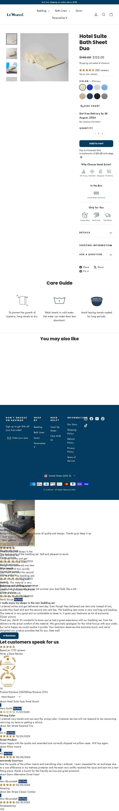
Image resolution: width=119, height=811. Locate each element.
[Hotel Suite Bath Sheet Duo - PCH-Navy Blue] (15, 390)
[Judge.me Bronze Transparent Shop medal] (59, 663)
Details (84, 232)
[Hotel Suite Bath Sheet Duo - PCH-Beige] (11, 390)
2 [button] (2, 809)
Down (79, 11)
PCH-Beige (82, 96)
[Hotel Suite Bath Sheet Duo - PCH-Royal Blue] (11, 387)
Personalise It (59, 18)
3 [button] (3, 809)
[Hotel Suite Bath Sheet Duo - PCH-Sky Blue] (7, 390)
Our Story (72, 424)
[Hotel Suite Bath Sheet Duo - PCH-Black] (7, 393)
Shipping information (95, 245)
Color (90, 81)
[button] (87, 70)
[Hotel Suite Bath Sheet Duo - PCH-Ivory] (7, 387)
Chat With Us (56, 437)
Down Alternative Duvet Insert (23, 774)
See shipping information (90, 121)
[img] (8, 712)
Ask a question (90, 254)
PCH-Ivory (82, 87)
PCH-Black (97, 96)
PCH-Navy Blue (90, 96)
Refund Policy (71, 440)
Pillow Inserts (14, 746)
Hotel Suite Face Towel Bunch (23, 701)
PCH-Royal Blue (90, 87)
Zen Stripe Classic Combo (21, 791)
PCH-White (97, 87)
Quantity (86, 128)
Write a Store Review (11, 653)
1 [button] (0, 809)
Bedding (42, 11)
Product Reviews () (13, 692)
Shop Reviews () (37, 692)
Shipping (83, 63)
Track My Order (55, 428)
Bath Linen (61, 11)
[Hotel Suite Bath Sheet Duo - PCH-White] (15, 387)
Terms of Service (71, 459)
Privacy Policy (71, 449)
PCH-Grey (104, 96)
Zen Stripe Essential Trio (20, 725)
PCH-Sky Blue (104, 87)
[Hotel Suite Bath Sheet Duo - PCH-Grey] (11, 393)
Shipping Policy (71, 431)
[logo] (14, 14)
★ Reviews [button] (9, 635)
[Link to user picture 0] (59, 557)
